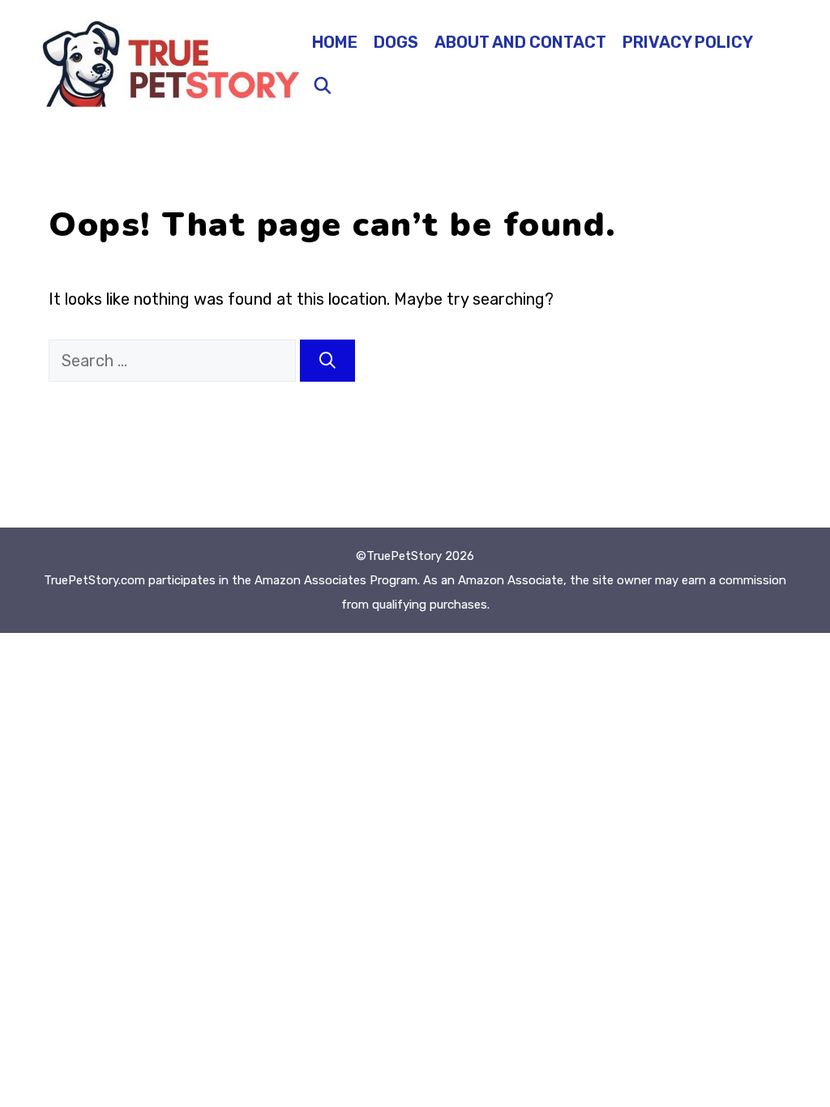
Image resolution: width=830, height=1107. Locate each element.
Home (334, 42)
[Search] (327, 361)
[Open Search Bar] (322, 86)
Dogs (396, 42)
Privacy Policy (687, 42)
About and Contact (520, 42)
